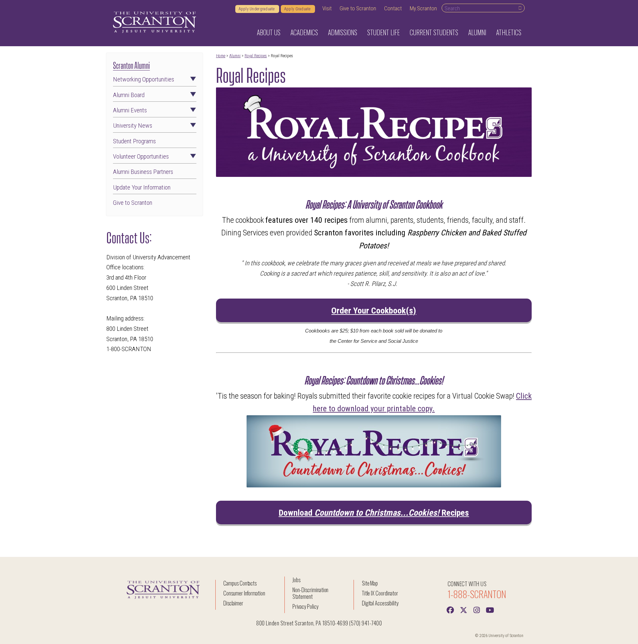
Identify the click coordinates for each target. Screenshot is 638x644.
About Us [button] (268, 32)
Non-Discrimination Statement (310, 592)
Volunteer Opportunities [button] (141, 156)
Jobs (296, 580)
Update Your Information (141, 187)
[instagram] (476, 609)
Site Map (370, 583)
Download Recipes (373, 513)
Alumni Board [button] (129, 94)
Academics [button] (304, 32)
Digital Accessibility (380, 603)
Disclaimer (233, 603)
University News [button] (132, 125)
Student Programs (134, 141)
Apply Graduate (298, 9)
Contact (393, 8)
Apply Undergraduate (257, 9)
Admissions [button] (342, 32)
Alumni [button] (477, 32)
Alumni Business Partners (143, 171)
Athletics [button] (508, 32)
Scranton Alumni (131, 65)
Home (220, 56)
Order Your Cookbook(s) (373, 311)
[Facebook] (450, 609)
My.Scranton (423, 8)
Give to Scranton (358, 8)
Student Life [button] (383, 32)
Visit (327, 8)
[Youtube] (490, 609)
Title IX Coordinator (380, 593)
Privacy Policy (305, 606)
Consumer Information (244, 593)
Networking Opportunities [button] (143, 79)
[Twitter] (463, 609)
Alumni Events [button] (130, 110)
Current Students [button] (434, 32)
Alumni (235, 56)
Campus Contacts (240, 583)
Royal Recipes (256, 56)
